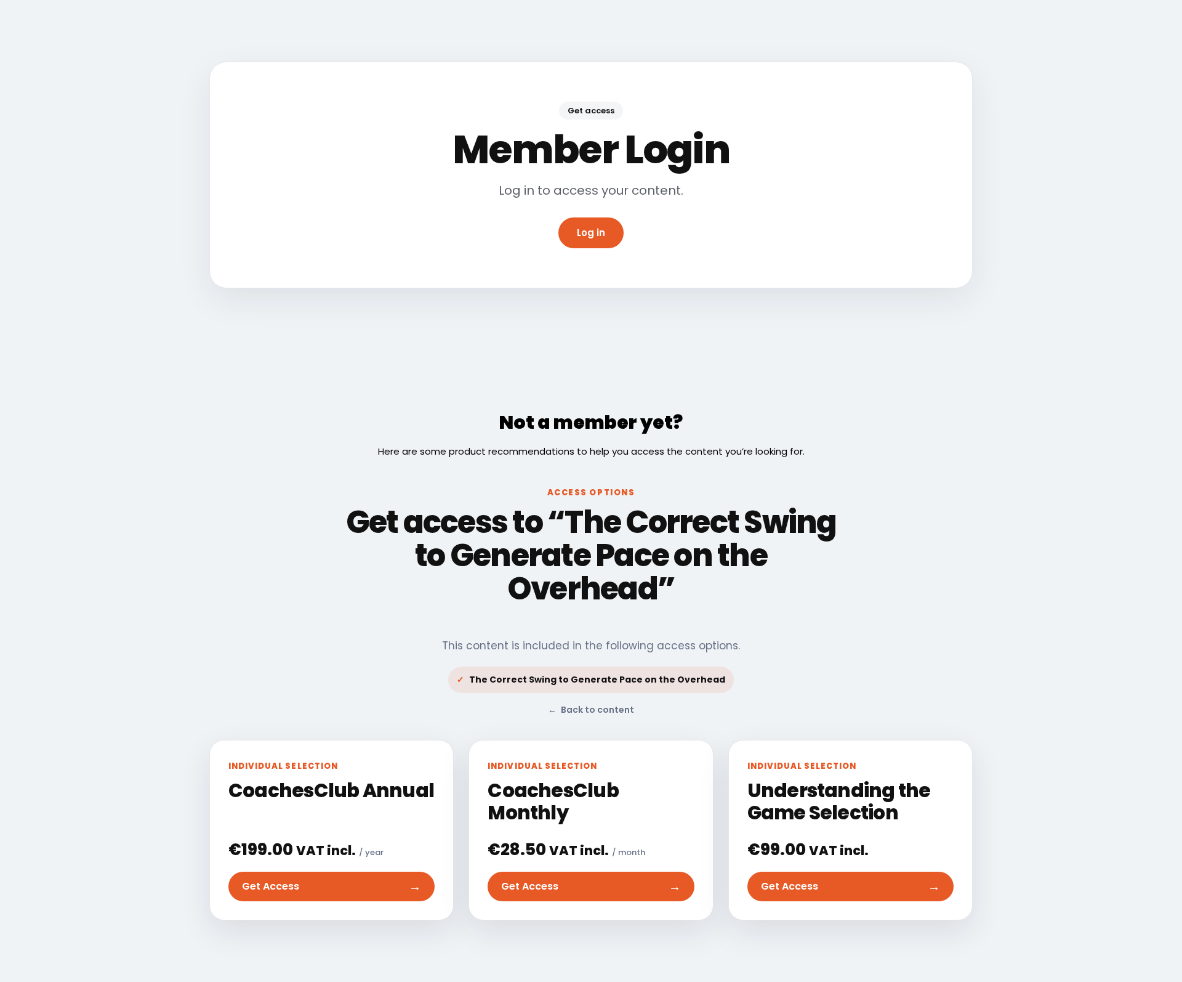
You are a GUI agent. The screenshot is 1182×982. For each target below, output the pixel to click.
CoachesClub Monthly (553, 801)
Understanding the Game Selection (839, 801)
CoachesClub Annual (331, 790)
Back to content (591, 710)
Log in (591, 232)
